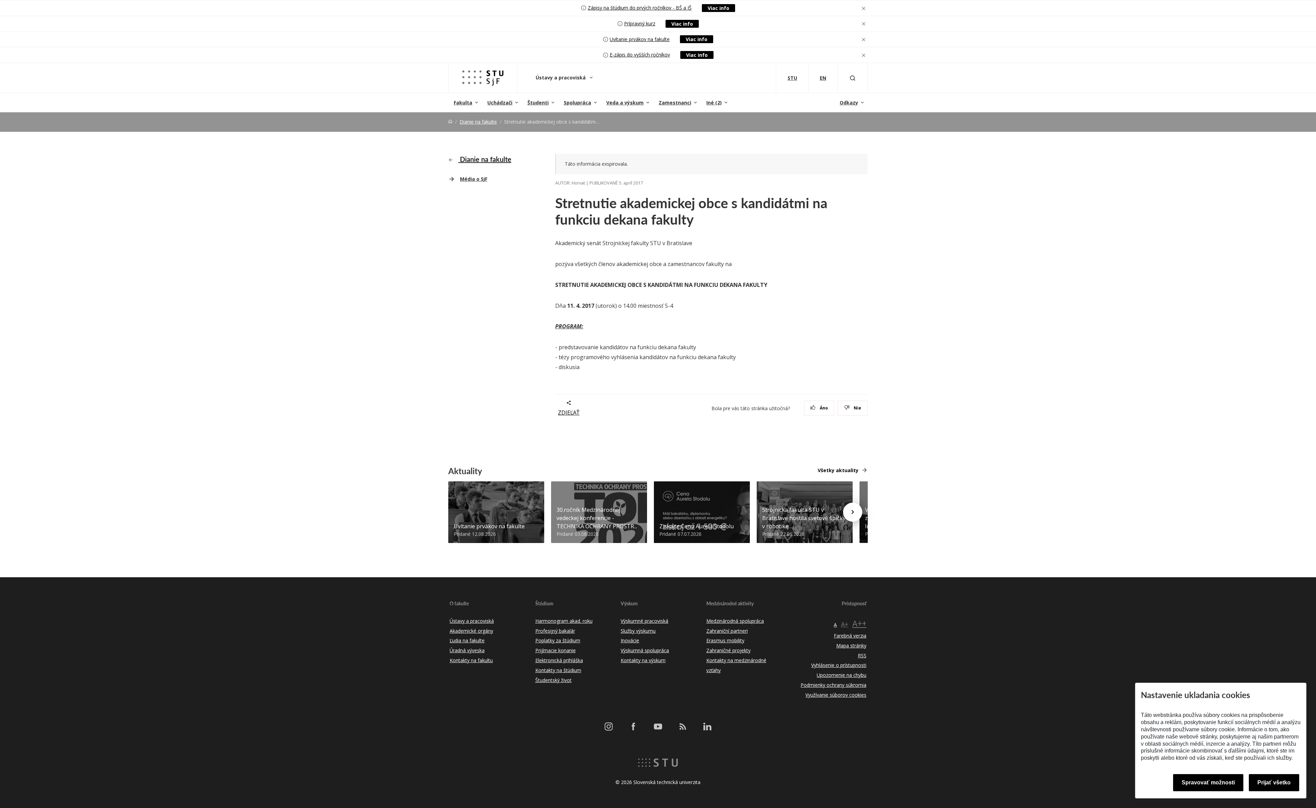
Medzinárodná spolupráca (735, 621)
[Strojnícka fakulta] (482, 78)
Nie (857, 408)
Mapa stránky (851, 645)
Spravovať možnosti (1208, 782)
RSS (862, 655)
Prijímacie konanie (555, 650)
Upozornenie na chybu (841, 675)
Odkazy (849, 102)
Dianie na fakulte (478, 121)
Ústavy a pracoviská (561, 77)
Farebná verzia (850, 635)
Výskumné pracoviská (644, 621)
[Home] (450, 121)
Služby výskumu (638, 631)
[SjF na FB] (633, 726)
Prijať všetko (1274, 782)
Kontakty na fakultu (471, 660)
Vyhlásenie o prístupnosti (838, 665)
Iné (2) (714, 102)
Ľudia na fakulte (467, 640)
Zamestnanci (675, 102)
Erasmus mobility (725, 640)
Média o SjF (473, 179)
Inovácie (630, 640)
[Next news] (852, 512)
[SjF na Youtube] (658, 726)
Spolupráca (577, 102)
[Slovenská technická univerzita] (658, 762)
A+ (844, 624)
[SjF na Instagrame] (609, 726)
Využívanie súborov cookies (835, 695)
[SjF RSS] (683, 726)
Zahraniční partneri (727, 631)
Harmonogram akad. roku (564, 621)
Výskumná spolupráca (645, 650)
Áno (823, 408)
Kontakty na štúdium (558, 670)
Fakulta (463, 102)
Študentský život (553, 680)
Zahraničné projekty (728, 650)
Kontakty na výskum (643, 660)
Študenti (538, 102)
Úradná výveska (467, 650)
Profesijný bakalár (555, 631)
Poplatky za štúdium (557, 640)
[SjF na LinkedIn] (707, 726)
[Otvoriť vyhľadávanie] (853, 78)
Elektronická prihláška (559, 660)
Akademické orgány (471, 631)
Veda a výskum (625, 102)
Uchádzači (499, 102)
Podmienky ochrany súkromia (833, 685)
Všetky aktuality (838, 470)
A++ (859, 623)
